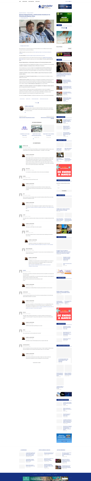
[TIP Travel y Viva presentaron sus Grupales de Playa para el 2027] (40, 454)
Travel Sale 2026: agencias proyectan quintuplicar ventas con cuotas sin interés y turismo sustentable (48, 465)
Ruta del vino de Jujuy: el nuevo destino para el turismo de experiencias (68, 219)
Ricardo (24, 270)
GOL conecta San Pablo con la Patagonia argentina (68, 302)
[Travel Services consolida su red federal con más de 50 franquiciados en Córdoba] (40, 460)
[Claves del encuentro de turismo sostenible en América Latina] (59, 415)
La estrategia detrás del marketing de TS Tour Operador (63, 360)
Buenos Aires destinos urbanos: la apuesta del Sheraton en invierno (59, 219)
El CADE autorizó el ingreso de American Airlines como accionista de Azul (60, 302)
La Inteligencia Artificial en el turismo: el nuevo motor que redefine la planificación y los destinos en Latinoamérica (67, 421)
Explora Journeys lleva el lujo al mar (67, 264)
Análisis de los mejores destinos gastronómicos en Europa (63, 209)
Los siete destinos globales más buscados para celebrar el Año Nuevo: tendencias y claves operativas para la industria (30, 454)
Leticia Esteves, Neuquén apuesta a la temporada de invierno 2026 (67, 327)
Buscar (69, 48)
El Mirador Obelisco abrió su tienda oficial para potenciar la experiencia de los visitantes (67, 99)
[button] (20, 132)
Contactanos (37, 1)
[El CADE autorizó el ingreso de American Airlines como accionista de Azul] (60, 297)
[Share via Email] (38, 102)
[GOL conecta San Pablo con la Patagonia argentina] (68, 297)
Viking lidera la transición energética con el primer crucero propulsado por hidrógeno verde (66, 258)
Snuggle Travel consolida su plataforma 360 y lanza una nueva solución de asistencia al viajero (63, 252)
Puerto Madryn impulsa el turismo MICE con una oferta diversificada (67, 93)
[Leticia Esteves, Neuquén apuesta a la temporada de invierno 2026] (59, 328)
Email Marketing (31, 1)
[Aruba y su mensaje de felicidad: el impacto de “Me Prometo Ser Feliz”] (68, 368)
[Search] (71, 1)
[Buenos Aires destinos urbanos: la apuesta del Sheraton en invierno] (60, 215)
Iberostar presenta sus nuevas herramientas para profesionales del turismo (59, 374)
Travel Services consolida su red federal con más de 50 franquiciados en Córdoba (48, 459)
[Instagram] (67, 1)
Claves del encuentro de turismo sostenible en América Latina (66, 415)
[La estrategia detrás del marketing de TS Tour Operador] (64, 355)
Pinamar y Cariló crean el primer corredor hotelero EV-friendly (67, 409)
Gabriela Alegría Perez (24, 17)
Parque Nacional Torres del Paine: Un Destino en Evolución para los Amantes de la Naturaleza (67, 333)
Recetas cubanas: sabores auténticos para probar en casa (30, 465)
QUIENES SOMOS (24, 1)
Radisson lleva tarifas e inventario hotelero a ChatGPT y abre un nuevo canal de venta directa (67, 127)
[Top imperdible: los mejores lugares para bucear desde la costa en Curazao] (22, 461)
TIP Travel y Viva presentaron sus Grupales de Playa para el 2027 (49, 453)
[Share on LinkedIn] (37, 102)
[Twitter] (66, 1)
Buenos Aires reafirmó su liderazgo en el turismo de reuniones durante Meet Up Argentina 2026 (67, 81)
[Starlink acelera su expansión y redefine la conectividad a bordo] (64, 285)
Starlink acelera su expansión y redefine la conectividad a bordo (63, 292)
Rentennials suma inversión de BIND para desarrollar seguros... (68, 159)
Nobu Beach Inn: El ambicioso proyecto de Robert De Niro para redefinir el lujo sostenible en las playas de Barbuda (67, 428)
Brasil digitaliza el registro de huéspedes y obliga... (60, 159)
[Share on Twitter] (36, 102)
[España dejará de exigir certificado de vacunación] (48, 128)
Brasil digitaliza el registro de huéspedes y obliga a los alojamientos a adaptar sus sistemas (67, 121)
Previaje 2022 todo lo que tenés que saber (67, 339)
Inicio (20, 1)
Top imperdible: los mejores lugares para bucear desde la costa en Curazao (30, 460)
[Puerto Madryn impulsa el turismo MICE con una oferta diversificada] (59, 93)
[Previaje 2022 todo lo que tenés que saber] (59, 340)
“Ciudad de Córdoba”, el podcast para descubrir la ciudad (59, 387)
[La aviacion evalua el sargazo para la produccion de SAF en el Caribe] (59, 404)
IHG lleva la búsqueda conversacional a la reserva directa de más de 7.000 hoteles (67, 134)
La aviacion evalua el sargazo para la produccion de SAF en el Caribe (67, 403)
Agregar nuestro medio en (24, 45)
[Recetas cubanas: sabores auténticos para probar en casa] (22, 466)
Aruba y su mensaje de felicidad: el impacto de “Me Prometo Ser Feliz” (68, 374)
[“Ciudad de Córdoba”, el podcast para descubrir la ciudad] (60, 381)
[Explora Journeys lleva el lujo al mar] (59, 265)
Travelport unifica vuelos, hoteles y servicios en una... (59, 149)
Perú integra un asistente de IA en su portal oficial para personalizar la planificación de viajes (63, 74)
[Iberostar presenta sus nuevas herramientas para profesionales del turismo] (60, 368)
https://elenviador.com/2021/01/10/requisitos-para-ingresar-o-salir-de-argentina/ (41, 244)
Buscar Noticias (59, 46)
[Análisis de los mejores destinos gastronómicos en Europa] (64, 203)
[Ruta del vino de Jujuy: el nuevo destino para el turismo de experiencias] (68, 215)
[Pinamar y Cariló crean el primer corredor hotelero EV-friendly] (59, 410)
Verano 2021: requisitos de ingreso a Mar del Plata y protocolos (35, 55)
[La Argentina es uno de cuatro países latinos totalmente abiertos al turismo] (24, 128)
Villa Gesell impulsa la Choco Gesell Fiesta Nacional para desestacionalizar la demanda (67, 87)
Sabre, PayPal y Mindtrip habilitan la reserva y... (68, 149)
